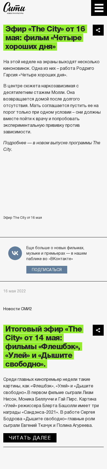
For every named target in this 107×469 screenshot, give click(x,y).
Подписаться (47, 269)
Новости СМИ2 (17, 309)
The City (14, 8)
